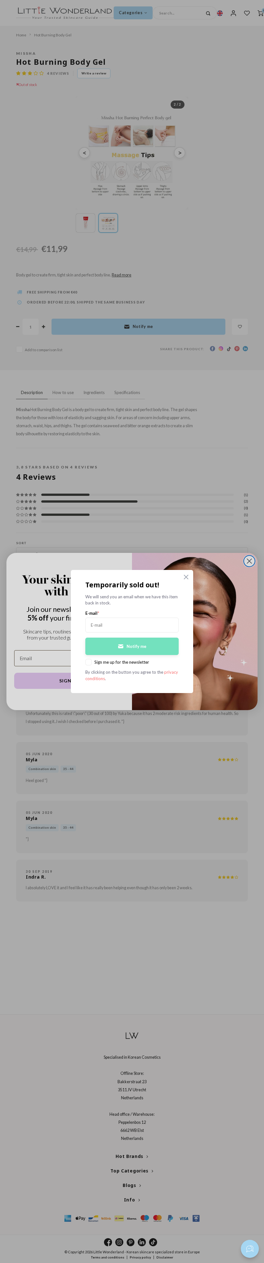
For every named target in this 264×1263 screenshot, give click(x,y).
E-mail (92, 613)
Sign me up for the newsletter (121, 662)
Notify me (136, 646)
